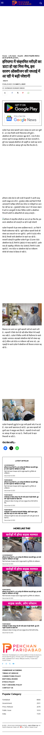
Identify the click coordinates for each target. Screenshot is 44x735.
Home (4, 56)
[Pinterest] (23, 93)
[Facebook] (12, 93)
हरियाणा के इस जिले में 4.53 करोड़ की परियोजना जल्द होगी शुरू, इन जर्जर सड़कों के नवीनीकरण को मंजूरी (21, 468)
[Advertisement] (22, 29)
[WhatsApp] (28, 93)
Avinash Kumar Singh (15, 88)
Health (20, 56)
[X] (17, 93)
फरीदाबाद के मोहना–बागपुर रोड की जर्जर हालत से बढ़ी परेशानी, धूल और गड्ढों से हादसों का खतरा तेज (21, 498)
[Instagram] (6, 664)
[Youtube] (13, 664)
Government (9, 465)
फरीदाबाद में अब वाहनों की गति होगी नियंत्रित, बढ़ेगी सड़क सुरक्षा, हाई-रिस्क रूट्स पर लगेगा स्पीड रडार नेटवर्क (21, 512)
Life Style (12, 56)
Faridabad (8, 480)
